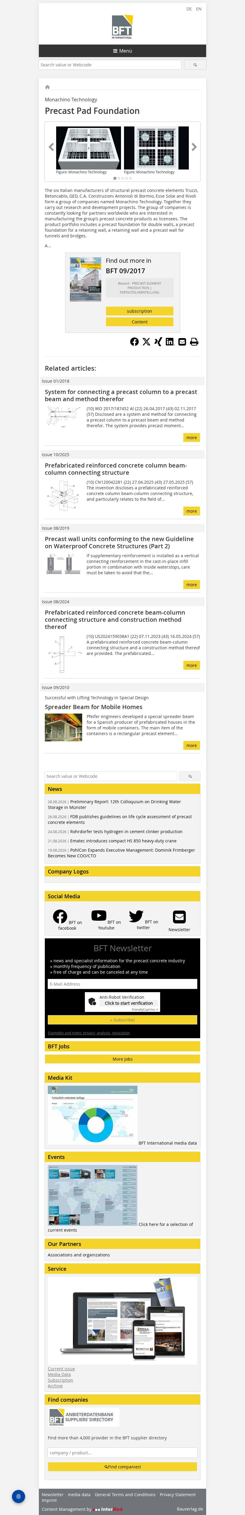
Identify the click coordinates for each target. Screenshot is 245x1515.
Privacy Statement (178, 1494)
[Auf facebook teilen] (134, 344)
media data (79, 1494)
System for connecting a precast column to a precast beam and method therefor (121, 395)
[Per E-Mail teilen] (182, 341)
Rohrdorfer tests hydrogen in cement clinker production (115, 831)
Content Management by (67, 1509)
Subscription (60, 1380)
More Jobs (123, 1059)
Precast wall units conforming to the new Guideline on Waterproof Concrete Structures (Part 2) (119, 542)
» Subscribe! (122, 1020)
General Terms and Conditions (125, 1494)
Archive (55, 1386)
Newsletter (53, 1494)
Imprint (49, 1500)
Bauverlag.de (190, 1509)
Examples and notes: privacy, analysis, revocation (89, 1032)
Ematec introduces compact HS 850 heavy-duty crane (112, 841)
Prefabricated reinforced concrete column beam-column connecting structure (116, 469)
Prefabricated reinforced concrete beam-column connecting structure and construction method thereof (115, 619)
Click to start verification (129, 1003)
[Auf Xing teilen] (158, 344)
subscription (139, 311)
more (191, 437)
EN (199, 9)
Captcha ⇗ (145, 1010)
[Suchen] (195, 64)
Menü (125, 51)
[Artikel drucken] (194, 341)
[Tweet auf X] (146, 344)
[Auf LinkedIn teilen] (170, 344)
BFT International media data (168, 1143)
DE (189, 9)
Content (140, 322)
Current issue (61, 1369)
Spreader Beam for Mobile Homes (94, 707)
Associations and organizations (79, 1255)
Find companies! (124, 1467)
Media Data (59, 1374)
